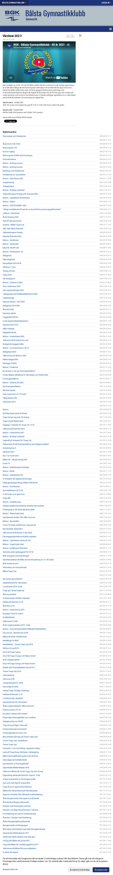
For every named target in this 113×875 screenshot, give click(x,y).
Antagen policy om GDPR (13, 721)
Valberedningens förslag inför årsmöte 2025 (20, 194)
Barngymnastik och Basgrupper (15, 825)
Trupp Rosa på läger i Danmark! (15, 725)
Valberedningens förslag (12, 232)
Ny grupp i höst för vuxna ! (13, 614)
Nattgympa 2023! (9, 352)
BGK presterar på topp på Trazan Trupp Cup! (20, 737)
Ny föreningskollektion (12, 386)
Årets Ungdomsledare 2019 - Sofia (16, 625)
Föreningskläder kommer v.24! (15, 733)
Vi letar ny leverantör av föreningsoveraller (19, 779)
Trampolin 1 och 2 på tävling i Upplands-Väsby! (21, 748)
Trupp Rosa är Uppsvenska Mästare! (17, 787)
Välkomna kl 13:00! (10, 621)
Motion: (6, 409)
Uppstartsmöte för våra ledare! (15, 702)
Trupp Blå (6, 498)
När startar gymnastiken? (13, 579)
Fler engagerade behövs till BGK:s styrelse (19, 537)
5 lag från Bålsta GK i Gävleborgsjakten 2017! (20, 845)
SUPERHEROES (9, 617)
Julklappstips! (8, 186)
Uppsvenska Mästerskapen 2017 (16, 833)
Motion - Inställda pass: (12, 502)
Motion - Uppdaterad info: (13, 475)
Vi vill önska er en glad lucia (14, 494)
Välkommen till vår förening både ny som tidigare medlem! (26, 444)
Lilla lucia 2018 (8, 679)
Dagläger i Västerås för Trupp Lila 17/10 (18, 425)
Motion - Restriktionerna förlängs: (16, 467)
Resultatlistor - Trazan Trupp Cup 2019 (18, 644)
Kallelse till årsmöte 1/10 (12, 694)
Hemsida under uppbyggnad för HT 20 (18, 552)
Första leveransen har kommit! (15, 729)
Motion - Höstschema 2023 (13, 336)
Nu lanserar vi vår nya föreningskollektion (19, 371)
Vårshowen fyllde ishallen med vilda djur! (19, 837)
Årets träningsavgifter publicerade (16, 821)
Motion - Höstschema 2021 (13, 433)
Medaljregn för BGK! (11, 640)
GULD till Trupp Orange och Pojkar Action (19, 664)
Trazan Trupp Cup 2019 (12, 671)
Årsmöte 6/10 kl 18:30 (11, 144)
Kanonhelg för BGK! (10, 687)
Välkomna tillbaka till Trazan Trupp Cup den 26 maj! (23, 771)
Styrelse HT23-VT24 (10, 325)
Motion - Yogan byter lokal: (13, 544)
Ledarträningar (8, 298)
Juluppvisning (8, 182)
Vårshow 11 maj (9, 267)
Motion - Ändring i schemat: (14, 436)
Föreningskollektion (11, 379)
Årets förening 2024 (10, 217)
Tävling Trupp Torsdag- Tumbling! (16, 691)
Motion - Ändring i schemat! (14, 190)
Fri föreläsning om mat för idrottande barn (19, 814)
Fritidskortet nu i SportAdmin (14, 175)
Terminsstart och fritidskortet (14, 136)
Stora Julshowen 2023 (11, 286)
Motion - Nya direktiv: (11, 521)
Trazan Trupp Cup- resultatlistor (15, 741)
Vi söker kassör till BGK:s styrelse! (16, 598)
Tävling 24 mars (9, 271)
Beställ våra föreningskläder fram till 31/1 (19, 667)
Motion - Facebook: (10, 367)
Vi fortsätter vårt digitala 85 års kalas (17, 479)
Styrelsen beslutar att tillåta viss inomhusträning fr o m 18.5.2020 (28, 560)
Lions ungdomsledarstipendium (15, 321)
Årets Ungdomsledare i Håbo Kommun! (18, 706)
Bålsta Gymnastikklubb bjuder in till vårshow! (20, 756)
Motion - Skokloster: (11, 240)
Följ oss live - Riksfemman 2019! (15, 633)
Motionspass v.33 (10, 148)
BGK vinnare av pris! (10, 563)
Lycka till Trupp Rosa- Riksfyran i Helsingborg (21, 752)
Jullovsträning (8, 675)
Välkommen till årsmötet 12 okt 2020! (17, 533)
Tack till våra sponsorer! (12, 221)
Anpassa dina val (10, 869)
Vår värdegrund (9, 279)
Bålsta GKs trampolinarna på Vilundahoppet (20, 791)
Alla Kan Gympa (9, 390)
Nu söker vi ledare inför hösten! (15, 714)
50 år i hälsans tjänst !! (11, 660)
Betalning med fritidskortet (13, 171)
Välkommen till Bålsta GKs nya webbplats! (19, 848)
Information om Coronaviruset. (15, 567)
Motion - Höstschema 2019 (13, 610)
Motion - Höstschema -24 (13, 252)
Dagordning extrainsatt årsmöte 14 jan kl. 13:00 (21, 775)
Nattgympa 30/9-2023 (11, 306)
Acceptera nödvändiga (80, 870)
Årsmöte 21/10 (9, 606)
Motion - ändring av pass (12, 163)
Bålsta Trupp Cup (9, 571)
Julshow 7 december (11, 213)
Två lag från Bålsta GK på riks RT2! (16, 841)
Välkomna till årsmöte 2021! (14, 429)
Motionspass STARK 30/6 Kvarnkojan (17, 155)
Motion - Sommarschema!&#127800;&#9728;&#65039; (24, 629)
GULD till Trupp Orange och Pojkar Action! (19, 656)
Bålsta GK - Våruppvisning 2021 (15, 460)
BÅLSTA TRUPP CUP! (11, 248)
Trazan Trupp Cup (10, 744)
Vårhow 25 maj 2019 (11, 648)
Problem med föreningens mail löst (17, 806)
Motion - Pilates (9, 202)
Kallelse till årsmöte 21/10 (13, 602)
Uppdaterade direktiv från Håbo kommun (19, 517)
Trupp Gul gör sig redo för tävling (16, 417)
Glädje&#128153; (9, 332)
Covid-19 (6, 463)
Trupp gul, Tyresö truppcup (13, 590)
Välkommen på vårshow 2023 (14, 356)
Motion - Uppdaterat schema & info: (17, 540)
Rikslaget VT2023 (10, 363)
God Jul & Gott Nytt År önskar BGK (16, 783)
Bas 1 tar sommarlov (11, 456)
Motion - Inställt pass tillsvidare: (15, 548)
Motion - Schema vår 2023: (13, 383)
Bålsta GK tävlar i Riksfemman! (15, 637)
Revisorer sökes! (9, 313)
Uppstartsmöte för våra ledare (15, 583)
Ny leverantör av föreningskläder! (16, 764)
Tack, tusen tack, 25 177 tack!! (14, 394)
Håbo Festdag (8, 329)
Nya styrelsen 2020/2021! (13, 529)
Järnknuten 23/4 (9, 402)
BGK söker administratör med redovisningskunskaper (24, 829)
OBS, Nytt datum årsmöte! (13, 229)
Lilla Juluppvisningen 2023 (13, 290)
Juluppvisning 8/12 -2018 (13, 683)
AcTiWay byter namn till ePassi (15, 413)
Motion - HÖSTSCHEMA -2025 (14, 205)
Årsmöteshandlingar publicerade (16, 802)
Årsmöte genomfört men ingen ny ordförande (21, 798)
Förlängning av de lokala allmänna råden (19, 510)
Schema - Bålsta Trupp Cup (13, 225)
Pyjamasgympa (9, 259)
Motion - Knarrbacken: (11, 486)
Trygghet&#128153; (10, 317)
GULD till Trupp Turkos (12, 652)
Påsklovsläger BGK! (10, 359)
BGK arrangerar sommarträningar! (16, 556)
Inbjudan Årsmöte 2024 (12, 236)
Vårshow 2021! (12, 36)
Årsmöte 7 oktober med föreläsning (17, 818)
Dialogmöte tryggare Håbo (13, 344)
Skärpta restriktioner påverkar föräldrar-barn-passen (23, 506)
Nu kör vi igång (9, 152)
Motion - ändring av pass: (13, 167)
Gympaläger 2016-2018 (12, 263)
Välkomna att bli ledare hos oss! (15, 340)
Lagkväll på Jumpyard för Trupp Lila (17, 440)
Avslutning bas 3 (9, 448)
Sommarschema (9, 159)
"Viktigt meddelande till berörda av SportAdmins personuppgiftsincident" (32, 209)
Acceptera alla (101, 870)
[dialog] (56, 864)
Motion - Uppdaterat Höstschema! (16, 198)
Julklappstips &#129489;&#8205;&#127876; (20, 294)
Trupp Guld (7, 275)
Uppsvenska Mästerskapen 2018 (16, 768)
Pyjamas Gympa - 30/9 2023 (14, 302)
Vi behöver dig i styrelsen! (13, 698)
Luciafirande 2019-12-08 (12, 587)
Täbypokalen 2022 (10, 398)
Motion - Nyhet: (9, 471)
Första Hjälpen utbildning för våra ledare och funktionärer (25, 375)
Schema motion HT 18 (11, 710)
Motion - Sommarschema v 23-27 (16, 348)
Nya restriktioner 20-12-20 (13, 490)
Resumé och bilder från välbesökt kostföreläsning (23, 794)
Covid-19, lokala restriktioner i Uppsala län (19, 525)
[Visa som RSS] (80, 36)
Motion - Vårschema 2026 (13, 179)
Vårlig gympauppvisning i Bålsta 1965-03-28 (20, 483)
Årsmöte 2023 (8, 309)
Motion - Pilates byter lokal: (13, 513)
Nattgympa (7, 255)
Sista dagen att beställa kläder (15, 760)
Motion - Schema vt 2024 (12, 282)
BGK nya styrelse (9, 594)
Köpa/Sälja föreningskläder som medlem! (19, 717)
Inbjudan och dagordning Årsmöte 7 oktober (20, 810)
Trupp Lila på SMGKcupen (13, 421)
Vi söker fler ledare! (10, 852)
